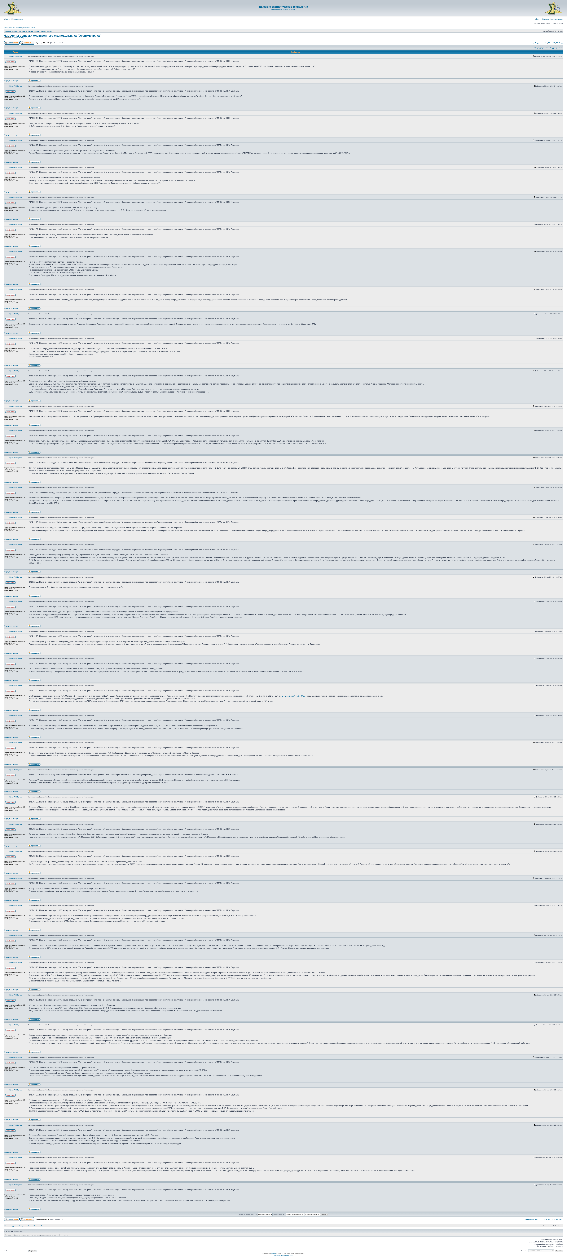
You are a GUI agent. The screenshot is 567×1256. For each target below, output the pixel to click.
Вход (8, 19)
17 (554, 43)
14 (546, 43)
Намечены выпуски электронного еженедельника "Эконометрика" (52, 35)
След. (561, 43)
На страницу (529, 43)
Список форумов (10, 31)
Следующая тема (556, 48)
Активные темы (29, 28)
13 (544, 43)
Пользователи (557, 19)
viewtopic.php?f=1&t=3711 (293, 696)
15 (549, 43)
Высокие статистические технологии (283, 6)
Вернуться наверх (11, 81)
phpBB (273, 1253)
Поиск (546, 19)
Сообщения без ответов (13, 28)
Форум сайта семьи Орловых (283, 9)
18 (557, 43)
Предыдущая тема (541, 48)
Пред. (537, 43)
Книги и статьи (46, 31)
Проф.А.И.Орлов (21, 38)
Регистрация (18, 19)
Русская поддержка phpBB (283, 1255)
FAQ (538, 19)
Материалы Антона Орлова (29, 31)
